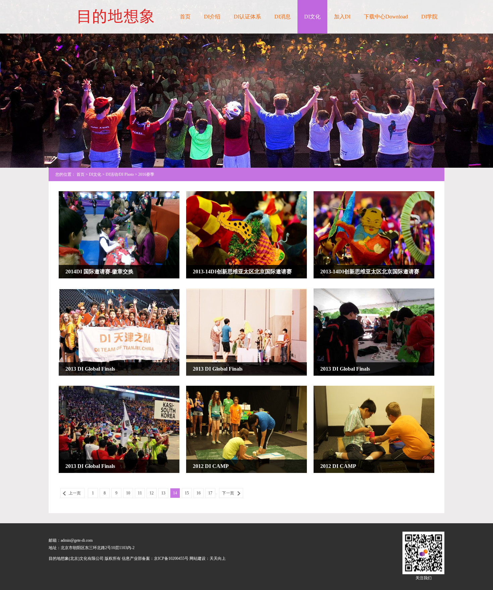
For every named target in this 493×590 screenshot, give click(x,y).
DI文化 (312, 16)
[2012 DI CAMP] (246, 429)
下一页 (228, 493)
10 (128, 493)
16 (199, 493)
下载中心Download (386, 16)
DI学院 (429, 16)
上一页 (75, 493)
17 (210, 493)
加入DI (342, 16)
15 (187, 493)
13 (163, 493)
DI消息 (282, 16)
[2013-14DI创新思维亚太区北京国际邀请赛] (246, 234)
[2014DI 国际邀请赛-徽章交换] (119, 234)
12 (152, 493)
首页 (185, 16)
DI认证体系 (247, 16)
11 (140, 493)
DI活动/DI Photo (120, 174)
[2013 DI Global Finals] (119, 331)
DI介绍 (212, 16)
